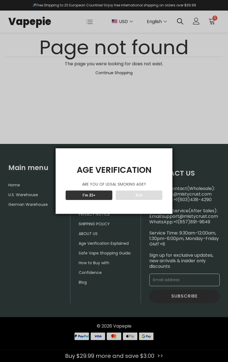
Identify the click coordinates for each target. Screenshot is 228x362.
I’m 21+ (89, 195)
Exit (139, 195)
